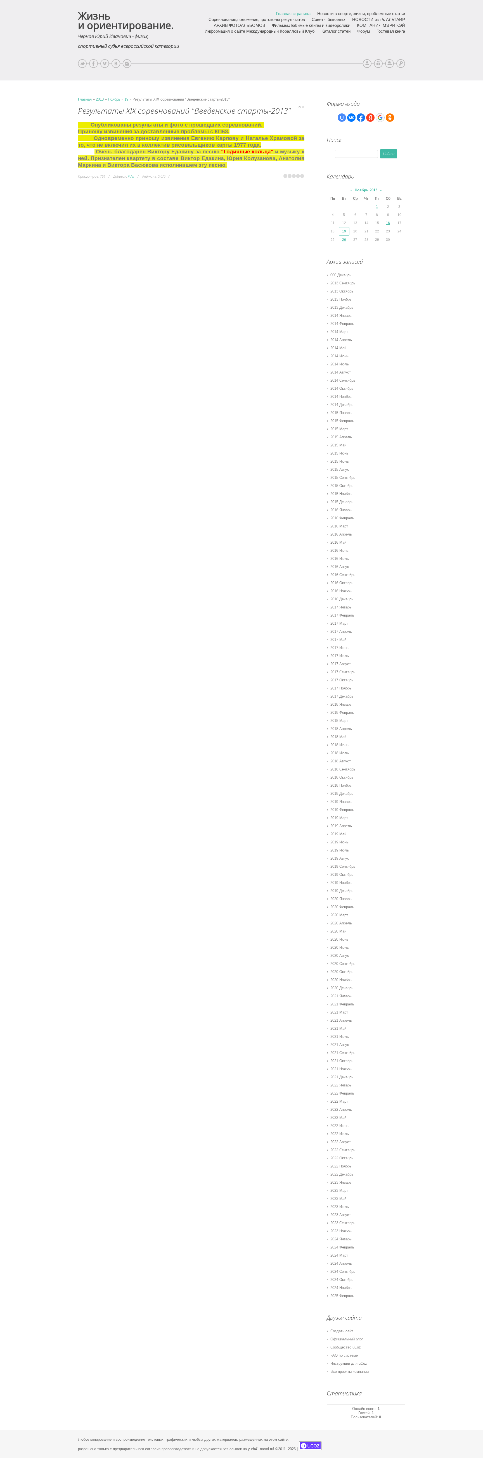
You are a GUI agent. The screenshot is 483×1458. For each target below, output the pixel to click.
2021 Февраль (342, 1004)
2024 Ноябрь (341, 1288)
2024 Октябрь (341, 1280)
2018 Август (340, 761)
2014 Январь (341, 315)
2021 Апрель (341, 1020)
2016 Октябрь (341, 583)
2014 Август (340, 372)
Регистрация (389, 63)
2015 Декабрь (341, 502)
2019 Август (340, 858)
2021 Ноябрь (341, 1069)
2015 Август (340, 469)
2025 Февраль (342, 1296)
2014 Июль (339, 364)
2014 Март (339, 332)
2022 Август (340, 1142)
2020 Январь (341, 899)
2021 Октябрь (341, 1061)
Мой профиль (367, 63)
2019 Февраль (342, 810)
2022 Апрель (341, 1109)
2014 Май (338, 348)
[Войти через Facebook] (361, 117)
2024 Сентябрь (342, 1271)
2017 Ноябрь (341, 688)
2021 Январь (341, 996)
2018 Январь (341, 704)
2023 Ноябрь (341, 1231)
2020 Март (339, 915)
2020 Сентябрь (342, 964)
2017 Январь (341, 607)
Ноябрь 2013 (366, 190)
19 (126, 99)
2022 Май (338, 1117)
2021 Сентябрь (342, 1053)
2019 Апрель (341, 826)
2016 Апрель (341, 534)
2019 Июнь (339, 842)
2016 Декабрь (341, 599)
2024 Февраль (342, 1247)
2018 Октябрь (341, 777)
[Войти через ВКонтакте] (351, 117)
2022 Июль (339, 1134)
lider (131, 176)
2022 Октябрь (341, 1158)
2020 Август (340, 955)
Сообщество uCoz (345, 1347)
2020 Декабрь (341, 988)
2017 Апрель (341, 631)
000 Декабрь (340, 275)
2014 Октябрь (341, 388)
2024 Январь (341, 1239)
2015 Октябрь (341, 486)
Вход (400, 63)
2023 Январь (341, 1182)
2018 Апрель (341, 729)
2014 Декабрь (341, 405)
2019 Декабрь (341, 891)
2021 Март (339, 1012)
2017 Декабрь (341, 696)
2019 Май (338, 834)
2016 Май (338, 542)
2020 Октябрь (341, 972)
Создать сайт (341, 1331)
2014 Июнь (339, 356)
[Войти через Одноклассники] (390, 117)
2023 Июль (339, 1207)
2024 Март (339, 1255)
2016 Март (339, 526)
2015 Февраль (342, 421)
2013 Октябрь (341, 291)
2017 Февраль (342, 615)
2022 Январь (341, 1085)
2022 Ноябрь (341, 1166)
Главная (85, 99)
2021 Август (340, 1045)
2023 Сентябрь (342, 1223)
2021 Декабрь (341, 1077)
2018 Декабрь (341, 793)
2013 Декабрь (341, 307)
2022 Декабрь (341, 1174)
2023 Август (340, 1215)
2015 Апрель (341, 437)
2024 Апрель (341, 1263)
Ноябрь (114, 99)
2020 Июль (339, 947)
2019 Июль (339, 850)
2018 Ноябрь (341, 785)
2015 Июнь (339, 453)
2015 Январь (341, 413)
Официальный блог (346, 1339)
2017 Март (339, 623)
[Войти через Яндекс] (370, 117)
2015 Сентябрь (342, 477)
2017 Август (340, 664)
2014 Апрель (341, 340)
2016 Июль (339, 558)
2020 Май (338, 931)
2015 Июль (339, 461)
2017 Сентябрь (342, 672)
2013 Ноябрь (341, 299)
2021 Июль (339, 1036)
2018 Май (338, 737)
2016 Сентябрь (342, 575)
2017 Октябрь (341, 680)
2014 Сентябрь (342, 380)
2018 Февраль (342, 712)
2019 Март (339, 818)
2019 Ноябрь (341, 883)
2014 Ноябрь (341, 396)
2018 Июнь (339, 745)
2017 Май (338, 640)
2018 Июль (339, 753)
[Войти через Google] (380, 117)
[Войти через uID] (342, 117)
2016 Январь (341, 510)
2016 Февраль (342, 518)
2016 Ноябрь (341, 591)
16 (388, 223)
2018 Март (339, 721)
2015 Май (338, 445)
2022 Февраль (342, 1093)
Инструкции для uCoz (348, 1363)
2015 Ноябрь (341, 494)
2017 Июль (339, 656)
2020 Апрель (341, 923)
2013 (100, 99)
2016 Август (340, 567)
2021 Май (338, 1028)
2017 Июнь (339, 648)
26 (344, 240)
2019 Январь (341, 802)
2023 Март (339, 1190)
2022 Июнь (339, 1126)
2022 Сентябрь (342, 1150)
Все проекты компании (349, 1371)
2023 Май (338, 1199)
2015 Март (339, 429)
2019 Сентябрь (342, 866)
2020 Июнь (339, 939)
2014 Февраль (342, 324)
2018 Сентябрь (342, 769)
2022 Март (339, 1101)
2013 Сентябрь (342, 283)
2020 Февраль (342, 907)
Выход (378, 63)
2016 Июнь (339, 550)
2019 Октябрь (341, 874)
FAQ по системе (344, 1355)
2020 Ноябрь (341, 980)
